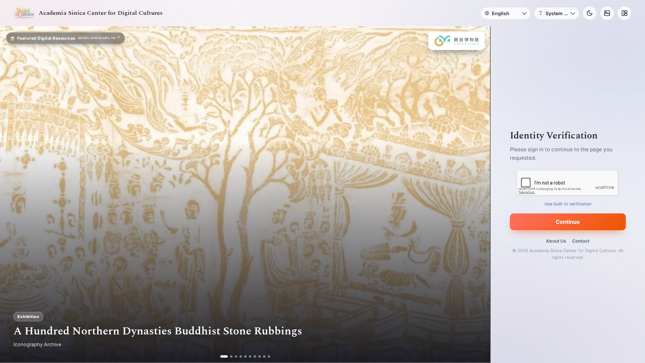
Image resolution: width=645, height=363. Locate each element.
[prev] (12, 194)
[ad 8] (257, 356)
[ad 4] (238, 356)
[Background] (607, 13)
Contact (581, 241)
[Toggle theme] (590, 13)
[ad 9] (261, 356)
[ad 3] (233, 356)
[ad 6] (247, 356)
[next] (478, 194)
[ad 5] (243, 356)
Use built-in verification (568, 203)
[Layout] (624, 13)
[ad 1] (224, 356)
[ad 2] (228, 356)
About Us (556, 241)
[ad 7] (252, 356)
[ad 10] (266, 356)
